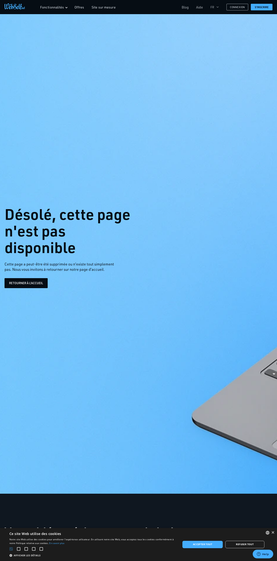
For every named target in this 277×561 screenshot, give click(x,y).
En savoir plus (56, 543)
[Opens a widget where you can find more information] (263, 554)
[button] (92, 555)
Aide (199, 7)
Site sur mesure (104, 7)
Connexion (237, 7)
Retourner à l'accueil (26, 283)
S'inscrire (262, 7)
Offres (79, 7)
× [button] (272, 532)
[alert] (138, 544)
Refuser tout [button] (245, 544)
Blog (185, 7)
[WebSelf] (15, 7)
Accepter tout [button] (202, 544)
